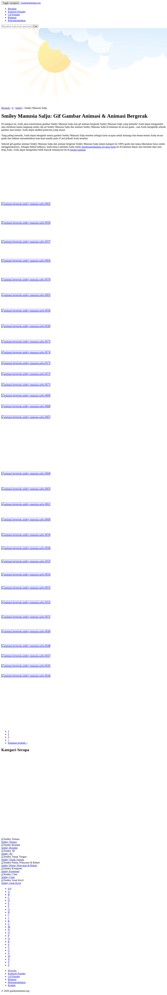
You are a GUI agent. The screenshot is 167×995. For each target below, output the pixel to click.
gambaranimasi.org (31, 2)
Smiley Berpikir (9, 847)
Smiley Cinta (8, 877)
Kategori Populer (16, 11)
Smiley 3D (6, 853)
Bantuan (12, 17)
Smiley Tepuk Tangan (12, 859)
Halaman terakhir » (18, 743)
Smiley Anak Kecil (11, 883)
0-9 (9, 888)
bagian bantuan (78, 149)
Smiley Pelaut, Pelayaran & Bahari (19, 865)
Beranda (12, 8)
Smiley (19, 108)
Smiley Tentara (9, 842)
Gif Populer (14, 14)
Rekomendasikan (17, 20)
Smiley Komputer (10, 871)
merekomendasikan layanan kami (99, 146)
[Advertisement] (83, 177)
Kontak (11, 985)
